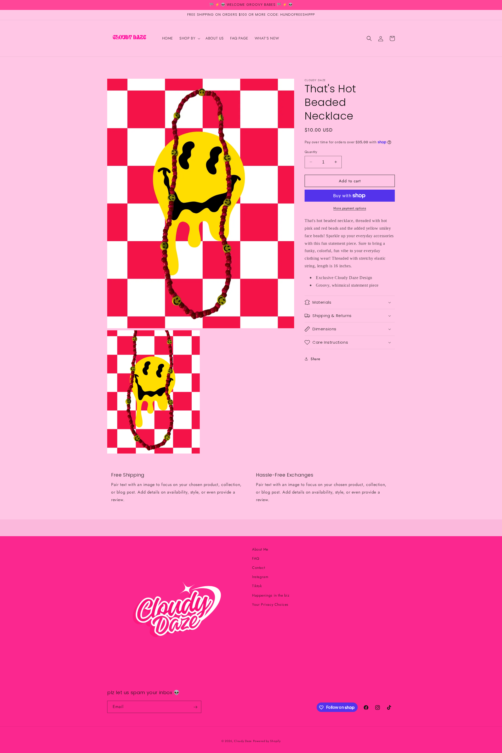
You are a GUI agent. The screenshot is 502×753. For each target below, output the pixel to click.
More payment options (349, 208)
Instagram (260, 577)
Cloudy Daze (243, 741)
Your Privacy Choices (270, 604)
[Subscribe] (195, 707)
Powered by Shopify (267, 741)
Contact (258, 567)
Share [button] (315, 358)
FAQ (255, 558)
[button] (189, 38)
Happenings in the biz (270, 595)
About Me (260, 549)
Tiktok (257, 586)
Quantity (311, 151)
